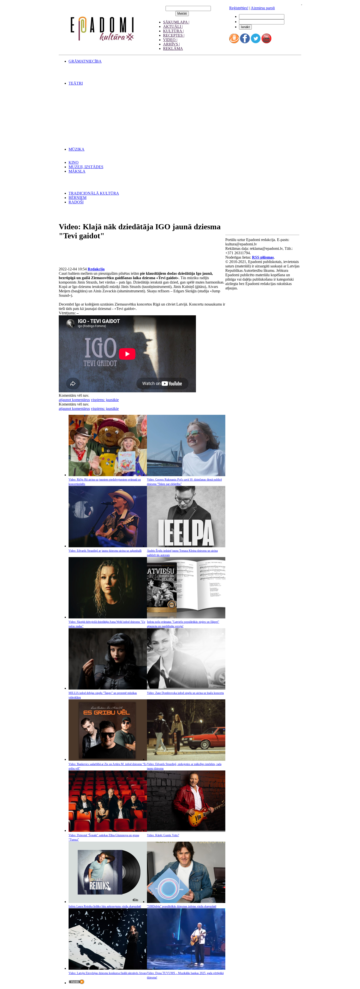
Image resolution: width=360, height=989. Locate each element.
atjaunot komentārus (74, 400)
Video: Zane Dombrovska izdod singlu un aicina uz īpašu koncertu (185, 693)
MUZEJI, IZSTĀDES (86, 167)
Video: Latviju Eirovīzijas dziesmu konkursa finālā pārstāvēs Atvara (108, 973)
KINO (74, 162)
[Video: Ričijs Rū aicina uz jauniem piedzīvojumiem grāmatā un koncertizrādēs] (108, 475)
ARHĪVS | (171, 44)
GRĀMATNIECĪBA (85, 61)
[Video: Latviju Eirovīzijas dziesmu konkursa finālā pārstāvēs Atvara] (108, 968)
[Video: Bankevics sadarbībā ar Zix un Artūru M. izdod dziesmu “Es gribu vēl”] (108, 759)
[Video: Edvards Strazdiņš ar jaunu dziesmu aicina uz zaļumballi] (108, 546)
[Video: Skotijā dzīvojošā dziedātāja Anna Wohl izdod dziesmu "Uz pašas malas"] (108, 617)
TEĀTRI (76, 83)
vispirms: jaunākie (105, 400)
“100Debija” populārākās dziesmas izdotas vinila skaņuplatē (181, 906)
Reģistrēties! (238, 8)
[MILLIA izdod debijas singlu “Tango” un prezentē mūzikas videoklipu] (108, 688)
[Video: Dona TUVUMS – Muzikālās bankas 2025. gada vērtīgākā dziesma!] (186, 968)
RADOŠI (76, 202)
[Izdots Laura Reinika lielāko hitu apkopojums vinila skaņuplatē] (108, 902)
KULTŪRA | (173, 31)
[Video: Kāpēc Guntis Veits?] (186, 830)
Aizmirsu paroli (263, 8)
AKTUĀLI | (173, 26)
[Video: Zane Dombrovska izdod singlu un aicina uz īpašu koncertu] (186, 688)
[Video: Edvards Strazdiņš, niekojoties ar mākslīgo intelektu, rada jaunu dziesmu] (186, 759)
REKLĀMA (173, 48)
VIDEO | (170, 40)
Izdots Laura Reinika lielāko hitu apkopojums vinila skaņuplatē (105, 906)
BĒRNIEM (77, 198)
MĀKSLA (77, 171)
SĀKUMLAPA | (176, 22)
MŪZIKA (76, 149)
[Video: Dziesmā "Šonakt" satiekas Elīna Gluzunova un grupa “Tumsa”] (108, 830)
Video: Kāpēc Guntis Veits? (163, 835)
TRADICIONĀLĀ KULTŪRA (94, 193)
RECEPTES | (173, 35)
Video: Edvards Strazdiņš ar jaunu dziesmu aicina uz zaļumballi (105, 550)
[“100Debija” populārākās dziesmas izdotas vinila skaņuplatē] (186, 902)
